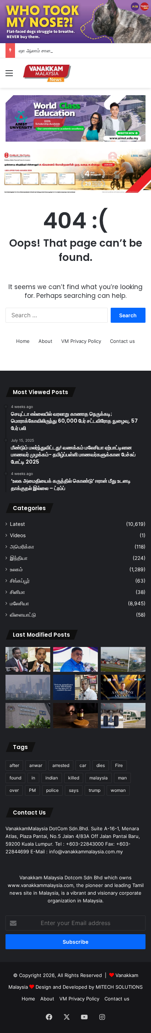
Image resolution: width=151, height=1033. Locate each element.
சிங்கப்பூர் (20, 581)
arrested (60, 765)
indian (51, 778)
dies (100, 765)
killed (73, 778)
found (15, 778)
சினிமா (17, 592)
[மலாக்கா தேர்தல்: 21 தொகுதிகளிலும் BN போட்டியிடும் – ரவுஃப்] (75, 659)
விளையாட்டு (23, 615)
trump (94, 790)
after (14, 765)
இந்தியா (18, 558)
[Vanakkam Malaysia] (47, 73)
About (45, 341)
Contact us (122, 341)
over (14, 790)
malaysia (98, 778)
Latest (17, 524)
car (83, 765)
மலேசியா (19, 603)
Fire (119, 765)
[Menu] (9, 75)
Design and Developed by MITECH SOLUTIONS (89, 987)
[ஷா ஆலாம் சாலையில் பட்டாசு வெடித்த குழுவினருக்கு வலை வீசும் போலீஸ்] (123, 659)
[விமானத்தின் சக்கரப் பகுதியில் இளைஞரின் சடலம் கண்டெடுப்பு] (123, 715)
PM (32, 790)
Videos (18, 535)
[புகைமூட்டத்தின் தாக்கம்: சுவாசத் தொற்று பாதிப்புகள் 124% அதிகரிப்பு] (27, 687)
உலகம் (16, 569)
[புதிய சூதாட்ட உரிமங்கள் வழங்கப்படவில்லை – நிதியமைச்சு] (27, 715)
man (122, 778)
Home (23, 341)
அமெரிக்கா (22, 547)
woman (118, 790)
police (52, 790)
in (33, 778)
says (73, 790)
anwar (35, 765)
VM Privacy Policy (81, 341)
